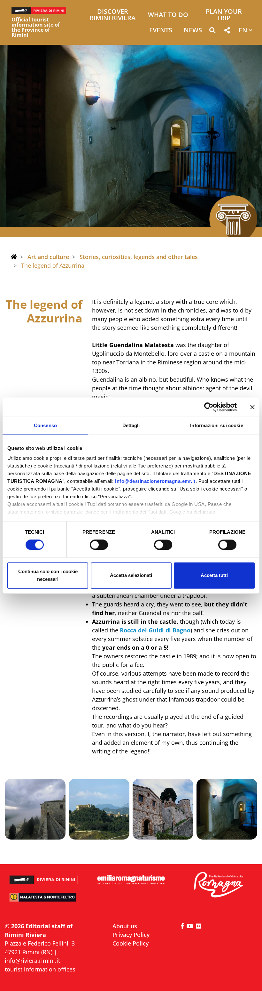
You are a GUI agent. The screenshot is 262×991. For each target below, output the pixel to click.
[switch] (99, 545)
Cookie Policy (130, 943)
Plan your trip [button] (224, 15)
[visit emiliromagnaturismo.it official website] (131, 880)
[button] (212, 31)
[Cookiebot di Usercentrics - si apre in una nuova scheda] (209, 407)
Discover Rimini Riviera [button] (112, 15)
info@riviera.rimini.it (32, 960)
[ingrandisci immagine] (35, 809)
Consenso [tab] (45, 425)
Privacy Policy (131, 934)
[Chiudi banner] (252, 407)
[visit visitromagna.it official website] (218, 885)
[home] (14, 257)
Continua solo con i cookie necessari (48, 575)
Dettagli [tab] (131, 425)
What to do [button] (168, 15)
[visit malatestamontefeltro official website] (43, 900)
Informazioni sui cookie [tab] (216, 425)
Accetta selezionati (131, 575)
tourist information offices (40, 969)
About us (124, 926)
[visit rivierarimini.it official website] (43, 877)
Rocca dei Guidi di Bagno (154, 630)
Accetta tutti (214, 575)
